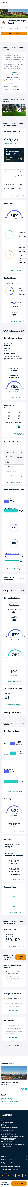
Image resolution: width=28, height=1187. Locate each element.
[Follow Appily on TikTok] (19, 1175)
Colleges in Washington (7, 1098)
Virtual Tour (14, 28)
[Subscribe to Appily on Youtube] (24, 1175)
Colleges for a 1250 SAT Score (8, 1103)
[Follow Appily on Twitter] (8, 1175)
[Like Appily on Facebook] (14, 1175)
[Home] (5, 2)
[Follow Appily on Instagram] (3, 1175)
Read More (14, 72)
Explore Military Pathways (10, 158)
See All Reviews (14, 1045)
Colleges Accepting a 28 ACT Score (10, 1101)
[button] (3, 38)
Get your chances (13, 391)
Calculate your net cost (10, 143)
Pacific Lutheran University (9, 1082)
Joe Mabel (4, 16)
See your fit (7, 363)
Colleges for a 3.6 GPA (7, 1099)
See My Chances (14, 33)
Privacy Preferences (6, 1146)
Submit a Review (21, 957)
